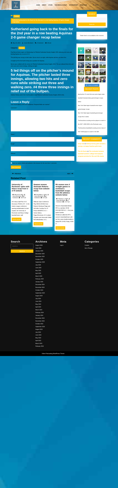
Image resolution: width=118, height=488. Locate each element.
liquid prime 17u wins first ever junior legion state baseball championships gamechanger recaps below (91, 98)
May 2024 (38, 304)
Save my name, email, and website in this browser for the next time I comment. (34, 163)
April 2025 (38, 273)
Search (96, 5)
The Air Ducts (82, 151)
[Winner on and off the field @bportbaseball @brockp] (95, 72)
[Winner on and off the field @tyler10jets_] (81, 72)
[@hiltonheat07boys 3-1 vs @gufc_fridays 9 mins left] (102, 65)
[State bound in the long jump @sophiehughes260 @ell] (102, 79)
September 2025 (40, 262)
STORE (50, 5)
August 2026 (39, 245)
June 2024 (38, 301)
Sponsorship (73, 5)
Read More (17, 220)
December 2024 (39, 284)
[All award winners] (81, 50)
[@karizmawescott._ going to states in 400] (88, 79)
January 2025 (39, 281)
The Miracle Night (61, 5)
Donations (83, 5)
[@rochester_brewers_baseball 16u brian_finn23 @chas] (81, 65)
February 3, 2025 (63, 198)
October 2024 (39, 290)
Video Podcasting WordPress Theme (53, 353)
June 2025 (38, 267)
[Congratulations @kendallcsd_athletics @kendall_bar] (95, 58)
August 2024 (39, 295)
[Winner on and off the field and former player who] (88, 50)
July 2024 (38, 298)
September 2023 (40, 326)
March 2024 (38, 309)
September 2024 (40, 293)
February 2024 (39, 312)
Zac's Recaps (89, 248)
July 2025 (38, 265)
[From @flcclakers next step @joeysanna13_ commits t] (102, 50)
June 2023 (38, 335)
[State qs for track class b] (102, 72)
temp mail (81, 143)
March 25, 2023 (18, 194)
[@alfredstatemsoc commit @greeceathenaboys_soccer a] (88, 65)
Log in (61, 245)
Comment (14, 108)
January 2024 (39, 315)
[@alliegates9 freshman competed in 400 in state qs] (95, 79)
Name (13, 134)
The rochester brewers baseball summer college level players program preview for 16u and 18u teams (91, 154)
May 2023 (38, 338)
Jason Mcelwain (28, 43)
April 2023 (38, 340)
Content (16, 16)
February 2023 (39, 346)
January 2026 (39, 251)
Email (13, 144)
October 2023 (39, 323)
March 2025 (38, 276)
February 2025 (39, 279)
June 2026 (38, 248)
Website (13, 153)
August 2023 (39, 329)
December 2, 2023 (41, 194)
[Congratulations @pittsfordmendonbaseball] (88, 72)
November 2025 (39, 256)
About (44, 5)
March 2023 (38, 343)
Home (38, 5)
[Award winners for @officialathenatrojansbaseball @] (95, 50)
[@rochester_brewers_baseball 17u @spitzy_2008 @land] (102, 58)
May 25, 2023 (16, 43)
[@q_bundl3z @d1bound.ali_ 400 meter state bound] (81, 79)
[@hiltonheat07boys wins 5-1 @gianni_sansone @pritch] (95, 65)
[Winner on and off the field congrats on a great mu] (88, 58)
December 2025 (39, 253)
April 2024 (38, 307)
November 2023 (39, 321)
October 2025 (39, 259)
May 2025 (38, 270)
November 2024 (39, 287)
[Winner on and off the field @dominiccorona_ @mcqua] (81, 58)
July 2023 (38, 332)
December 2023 (39, 318)
